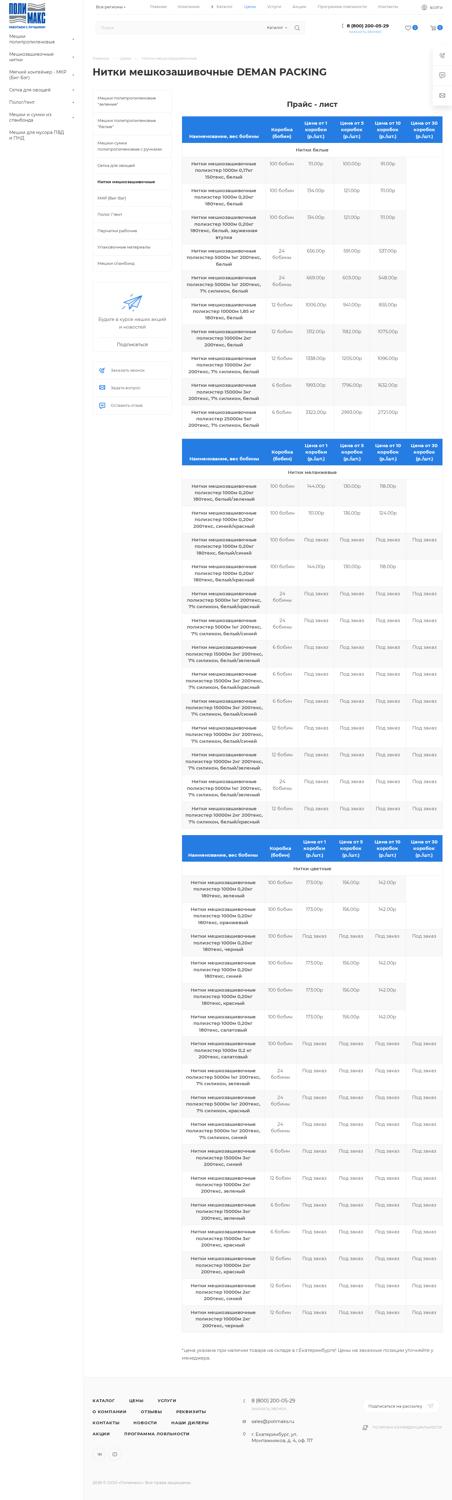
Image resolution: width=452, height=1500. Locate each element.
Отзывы (151, 1411)
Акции (101, 1433)
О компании (110, 1411)
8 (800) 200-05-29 (368, 26)
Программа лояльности (157, 1433)
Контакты (106, 1422)
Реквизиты (191, 1411)
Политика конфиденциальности (407, 1427)
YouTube (114, 1454)
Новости (145, 1422)
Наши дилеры (190, 1422)
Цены (136, 1400)
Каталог (104, 1400)
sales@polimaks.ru (273, 1421)
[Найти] (297, 27)
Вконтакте (99, 1454)
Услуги (167, 1400)
